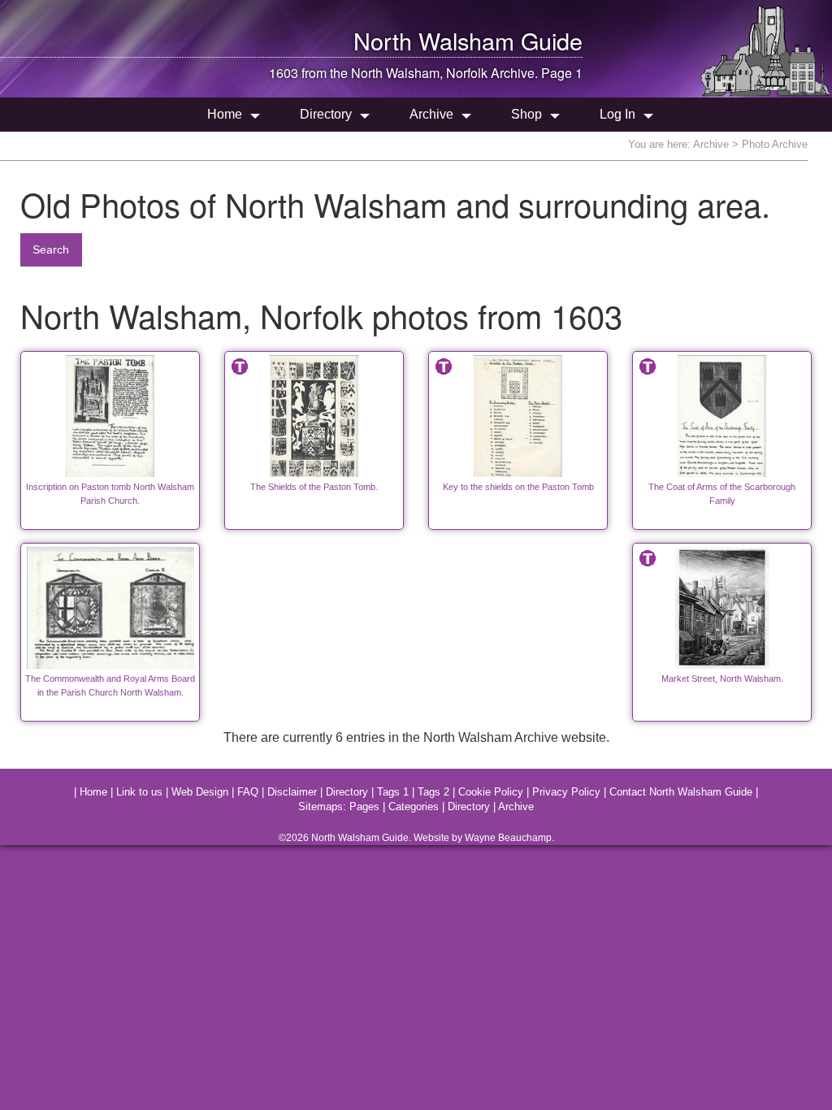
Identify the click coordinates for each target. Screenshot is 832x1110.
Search (50, 249)
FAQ (247, 792)
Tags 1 (393, 792)
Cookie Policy (490, 792)
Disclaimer (292, 792)
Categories (413, 806)
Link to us (139, 792)
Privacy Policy (566, 792)
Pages (364, 806)
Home (224, 114)
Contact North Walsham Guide (680, 792)
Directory (326, 114)
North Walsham (433, 40)
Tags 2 (433, 792)
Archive (431, 114)
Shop (526, 114)
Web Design (199, 792)
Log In (617, 114)
